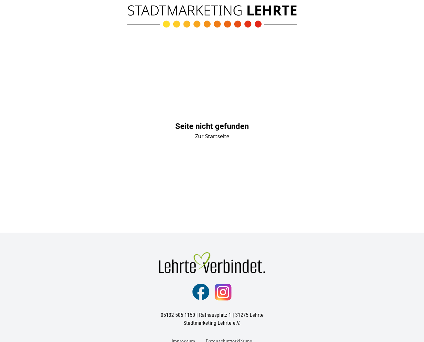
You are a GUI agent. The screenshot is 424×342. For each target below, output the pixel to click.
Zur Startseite (212, 136)
